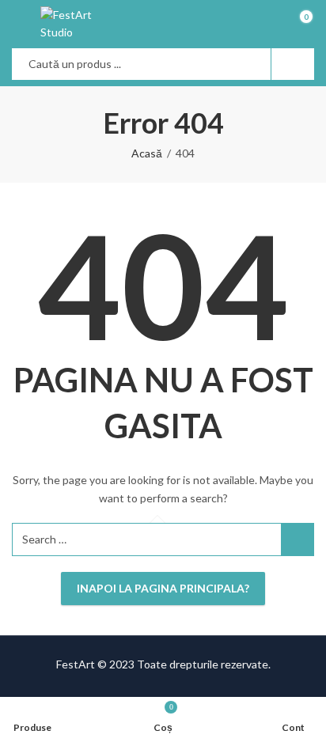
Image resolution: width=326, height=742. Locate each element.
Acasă (146, 153)
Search (292, 64)
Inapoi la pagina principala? (163, 588)
